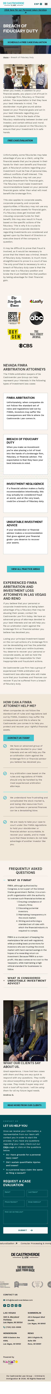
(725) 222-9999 (13, 1327)
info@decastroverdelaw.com (19, 1300)
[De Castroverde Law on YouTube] (8, 1305)
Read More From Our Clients (24, 1105)
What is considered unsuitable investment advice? (27, 980)
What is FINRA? (20, 880)
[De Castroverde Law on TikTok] (19, 1305)
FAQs (6, 1147)
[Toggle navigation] (46, 4)
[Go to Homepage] (13, 4)
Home (6, 57)
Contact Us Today (19, 737)
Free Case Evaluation (20, 140)
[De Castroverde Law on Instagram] (16, 1305)
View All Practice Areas (25, 569)
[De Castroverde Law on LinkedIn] (12, 1305)
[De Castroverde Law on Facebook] (4, 1305)
